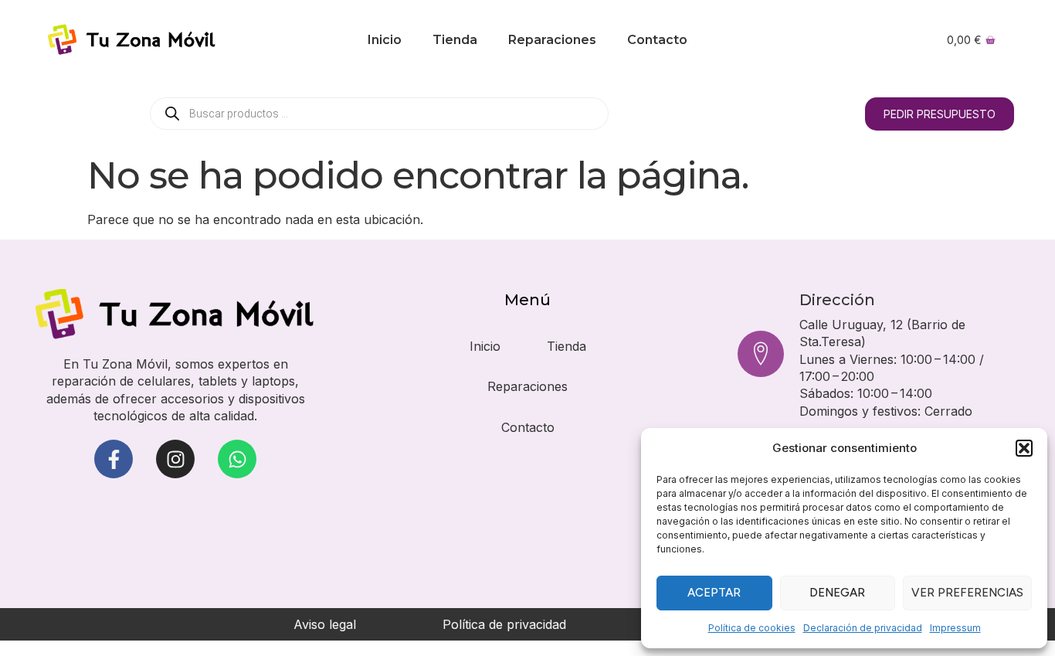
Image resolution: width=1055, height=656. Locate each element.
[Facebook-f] (113, 459)
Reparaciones (552, 39)
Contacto (657, 39)
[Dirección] (761, 354)
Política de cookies (751, 628)
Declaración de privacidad (862, 628)
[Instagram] (175, 459)
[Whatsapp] (237, 459)
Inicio (385, 39)
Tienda (455, 39)
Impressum (955, 628)
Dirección (837, 300)
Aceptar (714, 593)
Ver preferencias (967, 593)
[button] (1024, 448)
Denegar (837, 593)
